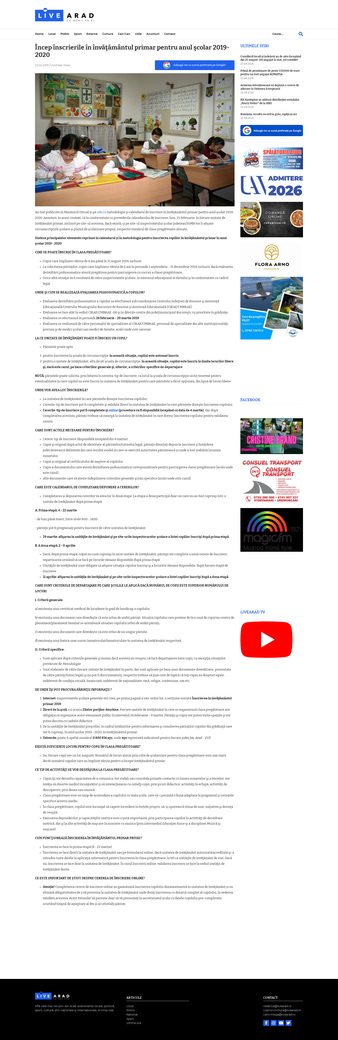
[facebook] (266, 1023)
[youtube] (281, 1023)
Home (39, 33)
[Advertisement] (203, 14)
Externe (92, 33)
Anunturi (152, 33)
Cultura (107, 33)
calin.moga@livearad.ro (279, 1014)
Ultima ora (133, 1023)
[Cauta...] (301, 34)
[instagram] (274, 1023)
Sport (78, 33)
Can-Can (124, 33)
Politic (64, 33)
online (113, 410)
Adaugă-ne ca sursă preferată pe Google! (199, 65)
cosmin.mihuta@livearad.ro (282, 1010)
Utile (138, 33)
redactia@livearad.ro (277, 1006)
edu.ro (101, 212)
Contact (169, 33)
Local (52, 33)
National (132, 1014)
